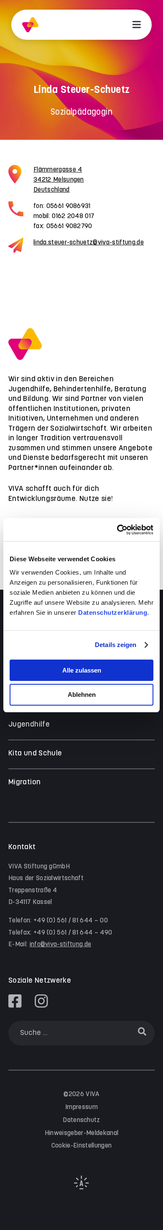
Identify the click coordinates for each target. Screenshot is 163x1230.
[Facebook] (15, 1001)
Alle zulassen (81, 670)
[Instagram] (41, 1001)
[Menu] (136, 24)
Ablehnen (82, 694)
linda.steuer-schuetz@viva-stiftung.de (88, 242)
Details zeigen (115, 644)
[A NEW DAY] (81, 1187)
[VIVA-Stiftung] (30, 25)
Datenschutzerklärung (112, 612)
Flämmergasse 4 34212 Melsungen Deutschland (58, 180)
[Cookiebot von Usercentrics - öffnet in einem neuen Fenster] (117, 529)
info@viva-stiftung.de (61, 944)
